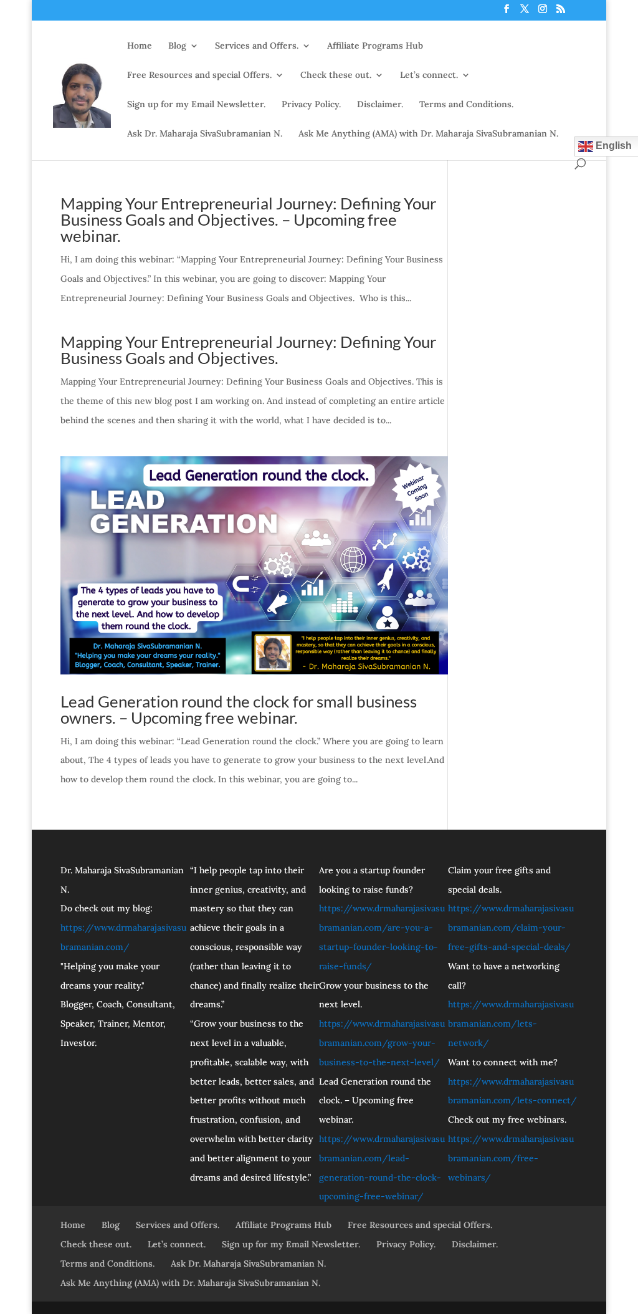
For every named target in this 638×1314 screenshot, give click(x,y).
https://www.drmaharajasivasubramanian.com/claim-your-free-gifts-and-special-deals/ (511, 927)
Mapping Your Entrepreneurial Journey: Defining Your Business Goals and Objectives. (248, 350)
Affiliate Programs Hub (375, 46)
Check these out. (335, 75)
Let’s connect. (429, 75)
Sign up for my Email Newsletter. (196, 105)
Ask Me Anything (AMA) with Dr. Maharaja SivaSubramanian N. (428, 134)
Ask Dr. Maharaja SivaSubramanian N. (204, 134)
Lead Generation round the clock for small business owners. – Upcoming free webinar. (238, 709)
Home (139, 46)
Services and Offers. (256, 46)
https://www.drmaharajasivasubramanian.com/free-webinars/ (511, 1158)
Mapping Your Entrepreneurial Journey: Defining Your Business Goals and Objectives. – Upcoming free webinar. (248, 219)
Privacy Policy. (311, 105)
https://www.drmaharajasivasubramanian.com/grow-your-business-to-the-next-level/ (382, 1043)
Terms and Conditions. (466, 105)
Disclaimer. (380, 105)
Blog (177, 46)
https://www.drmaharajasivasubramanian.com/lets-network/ (511, 1023)
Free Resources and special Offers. (199, 75)
